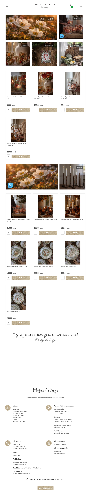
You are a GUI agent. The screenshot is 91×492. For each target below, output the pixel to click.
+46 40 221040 (17, 471)
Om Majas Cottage (18, 413)
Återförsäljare (17, 417)
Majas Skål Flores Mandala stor (44, 266)
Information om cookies (20, 411)
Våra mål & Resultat (19, 422)
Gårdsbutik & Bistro (18, 415)
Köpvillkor (16, 409)
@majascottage (45, 340)
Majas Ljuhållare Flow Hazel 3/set (72, 220)
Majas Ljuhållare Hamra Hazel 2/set (45, 220)
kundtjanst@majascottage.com (22, 473)
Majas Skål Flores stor (14, 311)
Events (15, 420)
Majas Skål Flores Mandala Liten (17, 266)
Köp (20, 110)
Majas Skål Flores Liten (68, 266)
